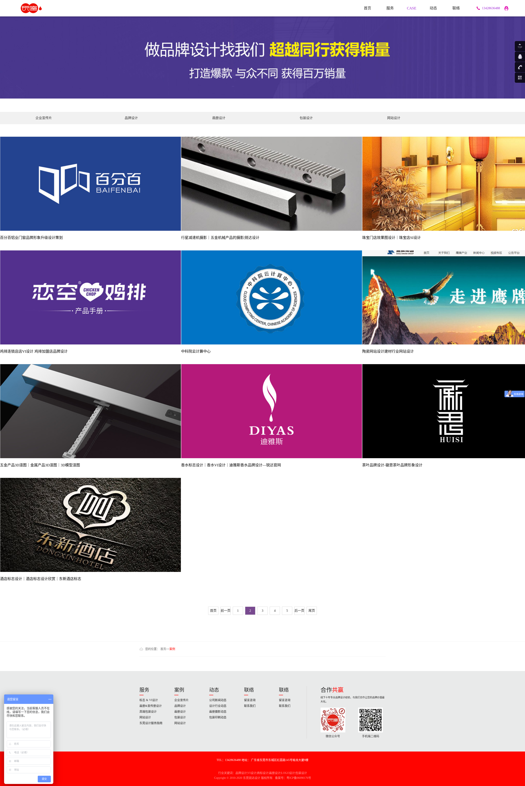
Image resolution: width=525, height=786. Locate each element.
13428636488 (491, 8)
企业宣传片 (43, 118)
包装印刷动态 (217, 717)
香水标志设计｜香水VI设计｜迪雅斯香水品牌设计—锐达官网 (231, 465)
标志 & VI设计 (148, 700)
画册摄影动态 (217, 711)
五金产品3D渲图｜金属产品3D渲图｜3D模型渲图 (40, 465)
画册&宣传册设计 (150, 705)
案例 (172, 649)
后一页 (299, 610)
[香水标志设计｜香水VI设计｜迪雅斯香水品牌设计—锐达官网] (271, 410)
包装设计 (306, 118)
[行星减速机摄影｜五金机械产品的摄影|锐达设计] (271, 183)
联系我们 (250, 705)
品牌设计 (131, 118)
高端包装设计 (148, 711)
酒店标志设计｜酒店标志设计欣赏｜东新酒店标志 (40, 579)
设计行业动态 (217, 705)
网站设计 (393, 118)
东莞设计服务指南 (150, 723)
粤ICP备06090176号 (298, 777)
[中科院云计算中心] (271, 297)
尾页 (311, 610)
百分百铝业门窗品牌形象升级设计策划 (31, 238)
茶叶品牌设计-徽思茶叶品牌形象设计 (392, 465)
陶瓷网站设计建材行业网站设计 (388, 351)
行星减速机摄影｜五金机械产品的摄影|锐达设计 (220, 238)
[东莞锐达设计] (36, 8)
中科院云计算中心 (196, 351)
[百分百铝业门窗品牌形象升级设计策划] (90, 183)
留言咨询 (250, 700)
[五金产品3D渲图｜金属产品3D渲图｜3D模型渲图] (90, 410)
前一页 (226, 610)
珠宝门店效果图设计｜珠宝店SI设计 (391, 238)
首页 (213, 610)
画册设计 (218, 118)
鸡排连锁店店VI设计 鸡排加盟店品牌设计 (34, 351)
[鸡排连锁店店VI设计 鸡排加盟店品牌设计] (90, 297)
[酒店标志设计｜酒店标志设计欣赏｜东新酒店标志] (90, 524)
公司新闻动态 (217, 700)
